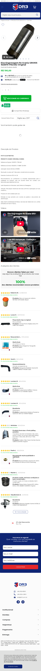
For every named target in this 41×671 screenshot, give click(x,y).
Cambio (29, 20)
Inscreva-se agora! (20, 538)
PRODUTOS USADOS (18, 20)
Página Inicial (5, 20)
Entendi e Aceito (13, 666)
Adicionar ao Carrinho (18, 98)
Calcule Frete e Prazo (7, 118)
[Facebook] (18, 603)
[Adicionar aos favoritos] (3, 25)
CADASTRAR (20, 567)
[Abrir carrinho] (36, 7)
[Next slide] (37, 37)
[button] (15, 58)
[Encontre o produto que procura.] (37, 15)
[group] (20, 523)
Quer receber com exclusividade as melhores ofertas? (20, 540)
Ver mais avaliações (20, 512)
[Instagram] (22, 603)
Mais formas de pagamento (9, 84)
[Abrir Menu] (2, 7)
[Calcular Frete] (38, 118)
